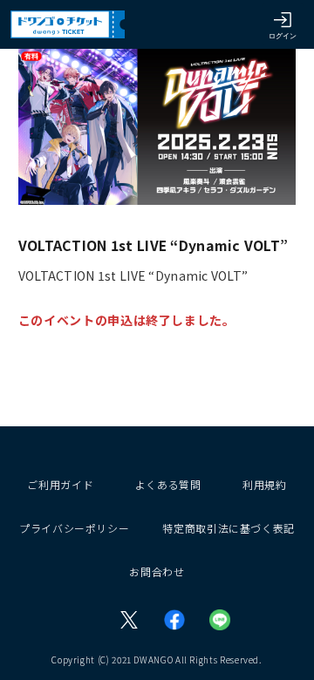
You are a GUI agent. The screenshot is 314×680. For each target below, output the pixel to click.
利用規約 (264, 484)
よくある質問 (168, 484)
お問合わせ (156, 571)
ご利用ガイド (60, 484)
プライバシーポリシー (74, 527)
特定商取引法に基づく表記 (228, 527)
